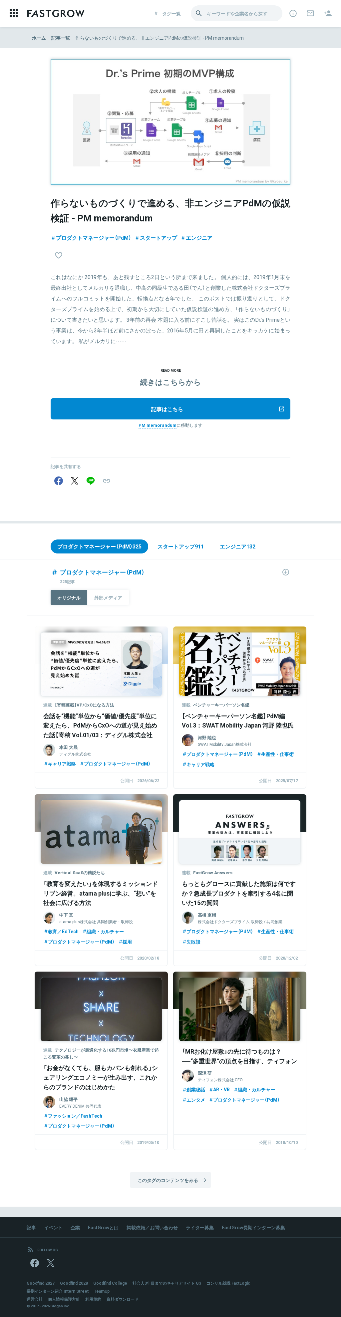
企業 (75, 1227)
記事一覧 (60, 37)
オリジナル (69, 597)
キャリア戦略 (62, 763)
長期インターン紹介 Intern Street (58, 1291)
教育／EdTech (63, 931)
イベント (53, 1227)
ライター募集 (200, 1227)
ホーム (39, 37)
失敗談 (193, 941)
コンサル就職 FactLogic (228, 1283)
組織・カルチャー (105, 931)
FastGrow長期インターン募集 (253, 1227)
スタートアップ (158, 237)
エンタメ (195, 1099)
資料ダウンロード (123, 1299)
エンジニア (199, 237)
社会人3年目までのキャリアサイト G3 (167, 1283)
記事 (31, 1227)
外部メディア (108, 597)
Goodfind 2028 (74, 1283)
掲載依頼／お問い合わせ (152, 1227)
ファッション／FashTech (75, 1115)
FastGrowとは (103, 1227)
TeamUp (102, 1291)
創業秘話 (195, 1089)
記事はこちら (167, 409)
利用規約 (93, 1299)
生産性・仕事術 (277, 754)
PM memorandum (157, 425)
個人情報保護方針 (64, 1299)
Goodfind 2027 (41, 1283)
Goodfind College (110, 1283)
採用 (127, 941)
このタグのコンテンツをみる (168, 1180)
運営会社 (35, 1299)
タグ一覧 (171, 13)
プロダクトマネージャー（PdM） (93, 237)
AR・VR (221, 1089)
